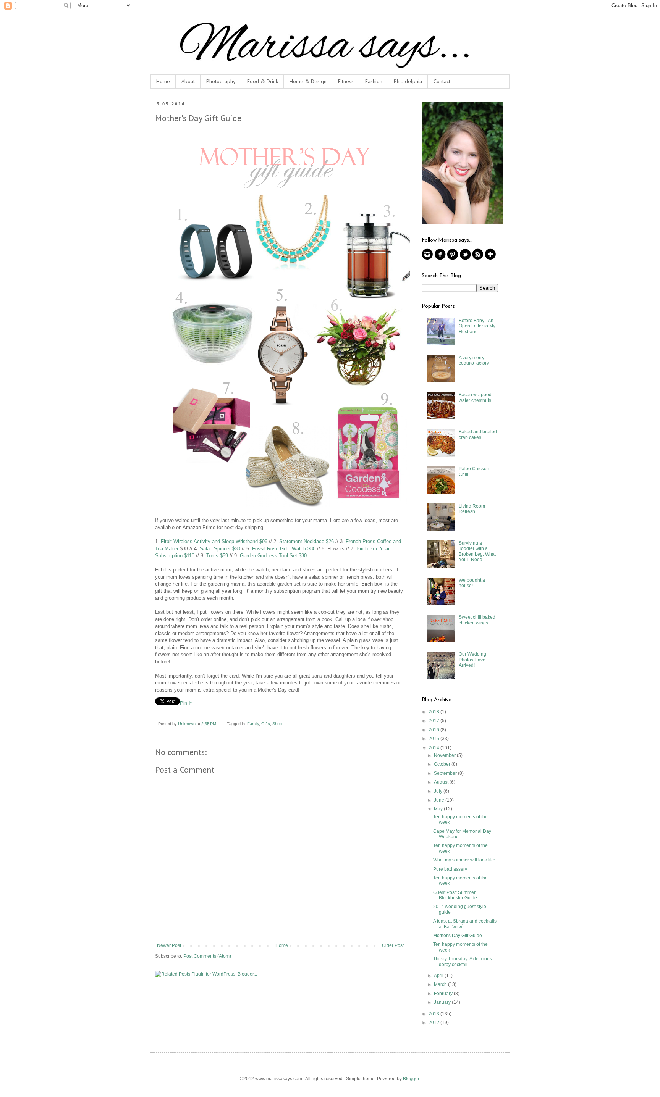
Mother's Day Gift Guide (457, 935)
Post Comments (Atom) (207, 956)
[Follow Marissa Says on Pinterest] (452, 258)
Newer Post (169, 945)
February (444, 993)
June (439, 800)
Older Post (393, 945)
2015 (434, 738)
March (441, 984)
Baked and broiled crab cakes (478, 434)
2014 (434, 747)
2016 (434, 729)
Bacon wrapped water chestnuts (475, 397)
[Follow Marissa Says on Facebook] (440, 258)
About (188, 81)
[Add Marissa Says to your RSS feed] (478, 258)
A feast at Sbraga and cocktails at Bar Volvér (465, 923)
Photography (221, 81)
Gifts (265, 723)
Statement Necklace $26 (306, 541)
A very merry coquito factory (474, 360)
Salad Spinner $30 (220, 549)
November (445, 755)
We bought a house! (472, 583)
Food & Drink (262, 81)
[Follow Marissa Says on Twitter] (465, 258)
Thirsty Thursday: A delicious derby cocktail (462, 961)
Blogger (411, 1078)
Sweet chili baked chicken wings (477, 620)
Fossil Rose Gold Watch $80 (283, 549)
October (442, 764)
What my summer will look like (464, 860)
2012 (434, 1022)
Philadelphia (408, 81)
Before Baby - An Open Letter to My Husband (477, 326)
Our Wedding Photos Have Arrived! (472, 660)
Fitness (346, 81)
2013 (434, 1013)
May (439, 808)
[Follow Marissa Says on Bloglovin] (490, 258)
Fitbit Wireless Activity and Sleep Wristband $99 (214, 541)
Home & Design (308, 81)
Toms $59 (217, 555)
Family (253, 723)
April (439, 975)
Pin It (186, 703)
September (446, 773)
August (442, 782)
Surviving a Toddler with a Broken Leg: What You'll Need (477, 551)
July (438, 791)
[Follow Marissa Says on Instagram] (427, 258)
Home (163, 81)
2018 (434, 712)
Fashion (373, 81)
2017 (434, 720)
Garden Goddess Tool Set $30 (273, 555)
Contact (442, 81)
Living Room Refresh (472, 508)
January (443, 1002)
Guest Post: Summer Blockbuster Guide (455, 895)
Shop (277, 723)
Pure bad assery (450, 869)
